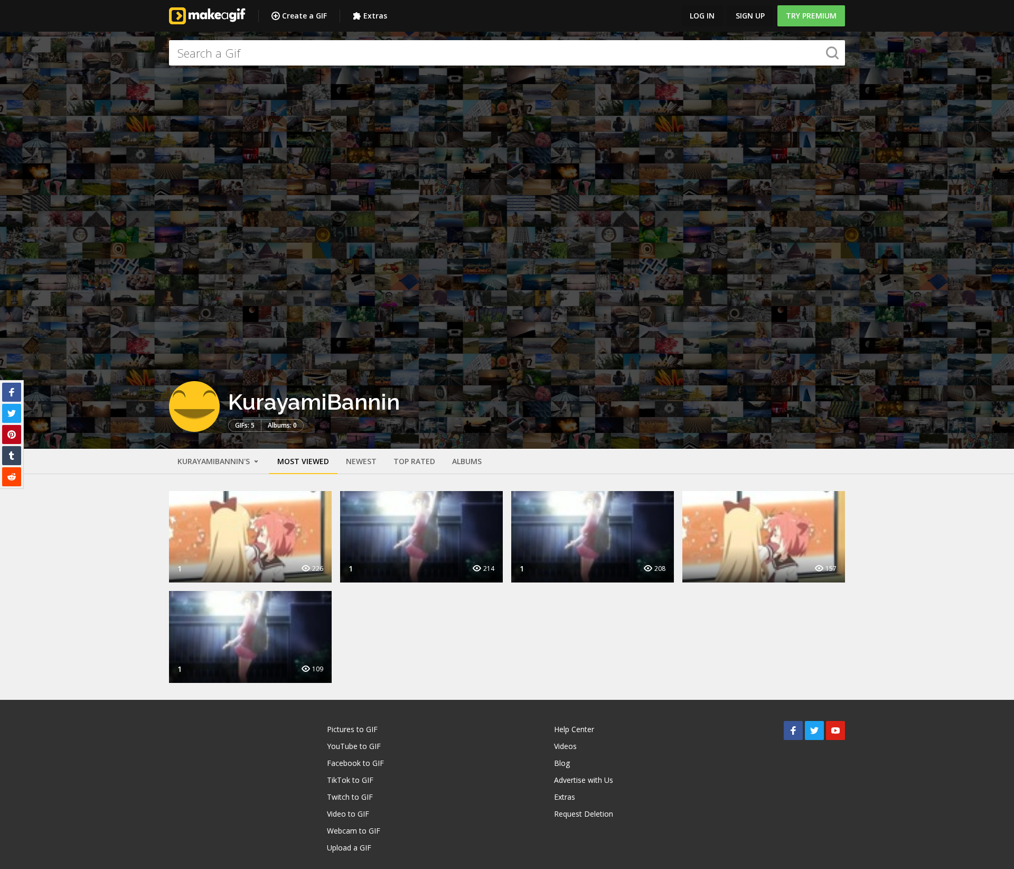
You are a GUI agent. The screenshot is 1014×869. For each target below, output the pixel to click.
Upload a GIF (349, 848)
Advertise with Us (583, 780)
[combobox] (507, 53)
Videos (565, 746)
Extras (375, 16)
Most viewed (303, 461)
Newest (361, 461)
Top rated (414, 461)
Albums (467, 461)
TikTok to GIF (350, 780)
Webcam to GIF (353, 831)
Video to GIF (348, 814)
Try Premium (811, 16)
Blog (562, 763)
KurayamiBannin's (214, 461)
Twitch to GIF (350, 797)
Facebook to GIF (355, 763)
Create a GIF (304, 16)
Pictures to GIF (352, 729)
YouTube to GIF (354, 746)
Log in (702, 16)
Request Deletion (583, 814)
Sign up (750, 16)
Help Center (574, 729)
